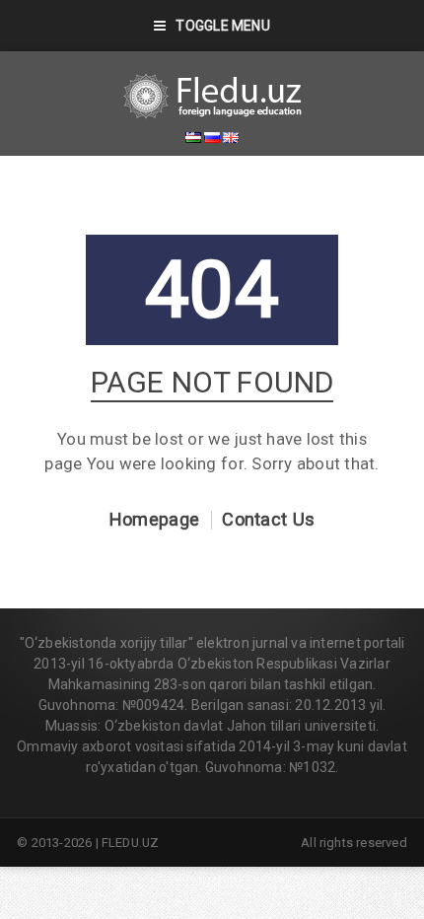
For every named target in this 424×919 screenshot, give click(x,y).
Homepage (154, 520)
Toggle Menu (222, 26)
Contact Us (268, 520)
